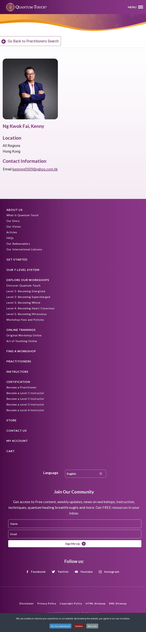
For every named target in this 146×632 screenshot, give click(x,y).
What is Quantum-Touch (22, 215)
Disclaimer (26, 603)
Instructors (17, 371)
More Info (92, 626)
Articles (11, 232)
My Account (17, 440)
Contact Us (16, 430)
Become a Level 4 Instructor (25, 410)
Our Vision (13, 226)
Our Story (13, 220)
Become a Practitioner (21, 387)
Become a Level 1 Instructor (25, 393)
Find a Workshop (21, 351)
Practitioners (18, 361)
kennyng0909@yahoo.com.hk (35, 169)
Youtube (86, 571)
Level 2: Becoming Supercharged (28, 296)
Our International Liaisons (24, 249)
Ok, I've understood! (60, 626)
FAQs (10, 238)
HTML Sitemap (95, 603)
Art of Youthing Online (21, 341)
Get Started (16, 259)
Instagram (111, 571)
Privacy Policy (46, 603)
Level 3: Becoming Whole (23, 302)
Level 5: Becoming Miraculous (26, 314)
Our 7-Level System (22, 269)
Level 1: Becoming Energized (25, 291)
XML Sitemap (118, 603)
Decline (79, 626)
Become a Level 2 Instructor (25, 398)
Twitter (63, 571)
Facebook (38, 571)
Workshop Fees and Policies (25, 319)
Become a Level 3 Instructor (25, 404)
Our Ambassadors (18, 243)
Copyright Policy (71, 603)
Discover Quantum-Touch (23, 285)
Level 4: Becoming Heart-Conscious (30, 308)
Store (11, 420)
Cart (10, 451)
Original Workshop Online (24, 335)
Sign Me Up (72, 543)
